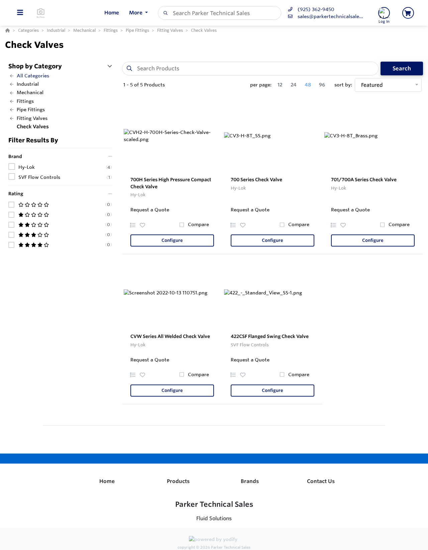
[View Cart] (408, 13)
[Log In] (384, 13)
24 (294, 85)
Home (107, 481)
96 (322, 85)
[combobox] (219, 12)
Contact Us (321, 481)
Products (178, 481)
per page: (261, 85)
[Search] (164, 13)
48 (308, 85)
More (136, 12)
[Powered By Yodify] (214, 540)
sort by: (343, 85)
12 (280, 85)
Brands (250, 481)
